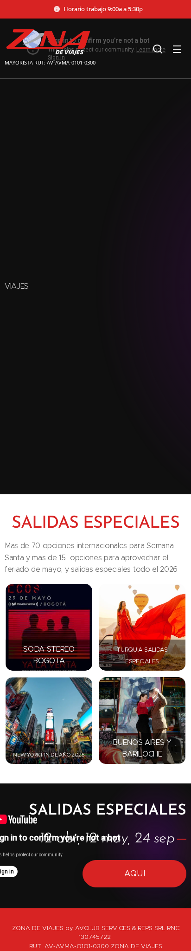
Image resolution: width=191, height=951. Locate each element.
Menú (177, 48)
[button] (157, 48)
